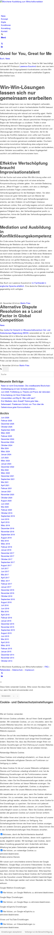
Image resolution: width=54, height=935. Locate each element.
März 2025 (5, 432)
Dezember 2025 (7, 423)
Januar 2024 (6, 454)
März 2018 (5, 543)
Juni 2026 (5, 417)
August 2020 (6, 500)
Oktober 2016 (6, 596)
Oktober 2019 (6, 513)
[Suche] (2, 34)
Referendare (5, 669)
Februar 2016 (6, 617)
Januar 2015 (6, 651)
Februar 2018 (6, 546)
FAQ (46, 666)
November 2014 (7, 657)
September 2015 (8, 630)
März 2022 (5, 473)
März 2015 (5, 645)
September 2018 (8, 534)
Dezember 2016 (7, 590)
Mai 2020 (5, 506)
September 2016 (8, 599)
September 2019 (8, 516)
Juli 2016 (4, 605)
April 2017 (5, 577)
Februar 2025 (6, 436)
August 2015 (6, 633)
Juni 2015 (5, 636)
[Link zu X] (2, 43)
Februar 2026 (6, 420)
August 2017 (6, 565)
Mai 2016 (5, 611)
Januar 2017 (6, 586)
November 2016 (7, 593)
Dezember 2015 (7, 623)
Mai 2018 (5, 540)
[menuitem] (27, 15)
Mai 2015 (5, 639)
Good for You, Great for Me (26, 53)
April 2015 (5, 642)
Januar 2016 (6, 620)
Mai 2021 (5, 482)
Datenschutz (17, 669)
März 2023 (5, 460)
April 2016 (5, 614)
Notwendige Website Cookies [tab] (12, 752)
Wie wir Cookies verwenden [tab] (11, 714)
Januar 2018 (6, 549)
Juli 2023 (4, 457)
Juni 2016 (5, 608)
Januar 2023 (6, 463)
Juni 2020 (5, 503)
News (7, 58)
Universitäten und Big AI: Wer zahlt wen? (18, 398)
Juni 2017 (5, 571)
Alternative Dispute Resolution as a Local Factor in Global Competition (21, 313)
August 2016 (6, 602)
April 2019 (5, 522)
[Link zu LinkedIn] (2, 46)
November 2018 (7, 531)
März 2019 (5, 525)
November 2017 (7, 556)
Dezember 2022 (7, 466)
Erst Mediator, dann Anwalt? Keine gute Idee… (20, 401)
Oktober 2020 (6, 497)
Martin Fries (25, 303)
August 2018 (6, 537)
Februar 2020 (6, 509)
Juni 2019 (5, 519)
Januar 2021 (6, 491)
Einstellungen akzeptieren (11, 932)
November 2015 (7, 627)
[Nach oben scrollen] (1, 682)
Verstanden (5, 696)
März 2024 (5, 451)
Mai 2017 (5, 574)
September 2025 (8, 429)
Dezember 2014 (7, 654)
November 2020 (7, 494)
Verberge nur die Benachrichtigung (38, 932)
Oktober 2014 (6, 660)
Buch (2, 58)
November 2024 (7, 442)
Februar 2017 (6, 583)
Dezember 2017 (7, 553)
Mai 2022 (5, 470)
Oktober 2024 (6, 445)
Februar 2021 (6, 488)
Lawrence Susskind (28, 66)
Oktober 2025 (6, 426)
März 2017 (5, 580)
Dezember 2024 (7, 439)
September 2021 (8, 479)
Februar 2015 (6, 648)
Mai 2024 (5, 448)
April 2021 (5, 485)
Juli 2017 (4, 568)
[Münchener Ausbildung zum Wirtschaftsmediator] (21, 1)
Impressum (29, 669)
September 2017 (8, 562)
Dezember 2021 (7, 476)
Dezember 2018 (7, 528)
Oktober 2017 (6, 559)
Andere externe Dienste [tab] (10, 856)
